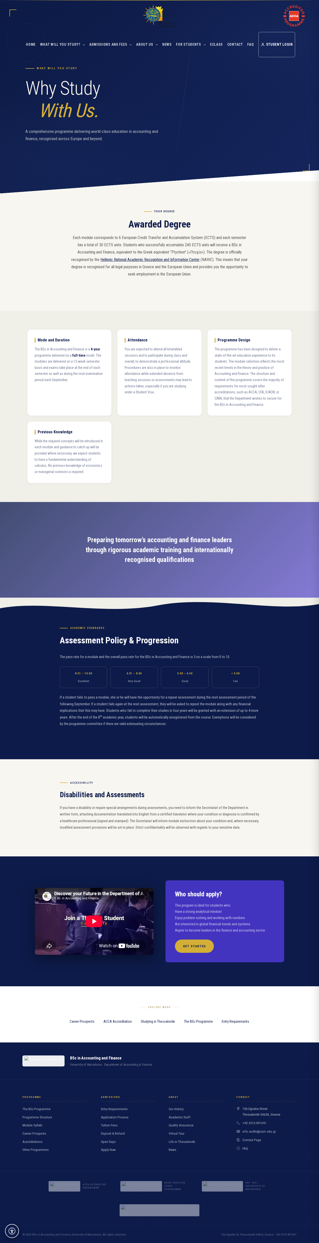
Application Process (114, 1117)
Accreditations (32, 1142)
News (167, 44)
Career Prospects (82, 1021)
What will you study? (60, 44)
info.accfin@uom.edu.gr (259, 1131)
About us (144, 44)
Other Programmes (35, 1150)
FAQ (250, 44)
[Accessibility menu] (12, 1231)
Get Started (194, 946)
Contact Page (251, 1140)
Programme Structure (37, 1117)
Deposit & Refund (113, 1133)
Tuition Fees (109, 1125)
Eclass (216, 44)
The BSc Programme (198, 1021)
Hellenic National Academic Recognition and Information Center (150, 259)
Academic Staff (179, 1117)
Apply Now (108, 1150)
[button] (82, 44)
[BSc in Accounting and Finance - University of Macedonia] (159, 16)
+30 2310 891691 (254, 1123)
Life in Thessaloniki (182, 1142)
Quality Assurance (181, 1125)
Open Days (108, 1142)
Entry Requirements (235, 1021)
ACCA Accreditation (117, 1021)
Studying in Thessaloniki (158, 1021)
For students (188, 44)
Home (31, 44)
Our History (176, 1109)
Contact (235, 44)
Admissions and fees (108, 44)
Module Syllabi (32, 1125)
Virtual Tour (176, 1133)
